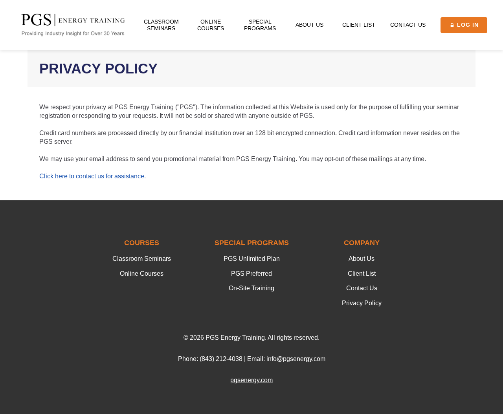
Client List (362, 273)
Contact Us (361, 288)
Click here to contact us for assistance (91, 176)
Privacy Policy (362, 303)
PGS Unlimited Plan (252, 258)
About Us (361, 258)
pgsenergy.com (251, 380)
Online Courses (141, 273)
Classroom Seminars (141, 258)
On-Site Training (251, 288)
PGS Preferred (251, 273)
